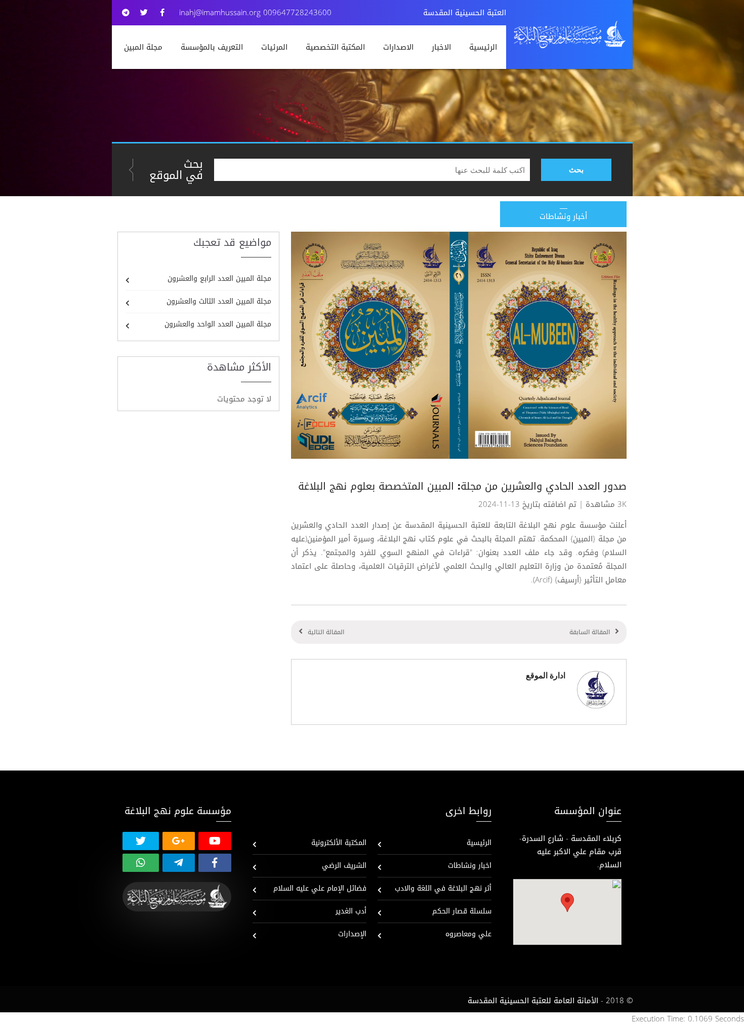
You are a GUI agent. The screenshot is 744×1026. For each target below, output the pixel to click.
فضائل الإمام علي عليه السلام (319, 888)
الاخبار (441, 47)
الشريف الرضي (344, 865)
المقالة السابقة (589, 632)
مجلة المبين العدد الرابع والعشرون (219, 278)
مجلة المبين (143, 47)
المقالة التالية (326, 632)
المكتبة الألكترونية (338, 843)
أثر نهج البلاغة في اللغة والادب (443, 888)
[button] (567, 902)
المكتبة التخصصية (335, 47)
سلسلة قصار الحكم (461, 911)
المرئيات (274, 47)
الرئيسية (483, 47)
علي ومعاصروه (468, 934)
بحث (576, 169)
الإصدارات (352, 934)
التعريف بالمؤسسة (212, 47)
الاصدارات (398, 47)
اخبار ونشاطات (469, 865)
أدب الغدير (351, 911)
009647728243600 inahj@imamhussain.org (255, 13)
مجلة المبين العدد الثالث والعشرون (219, 301)
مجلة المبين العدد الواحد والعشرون (217, 324)
